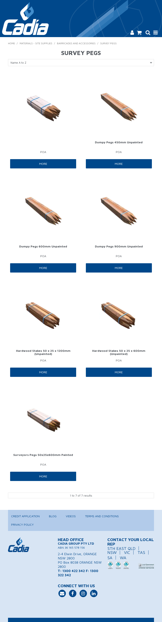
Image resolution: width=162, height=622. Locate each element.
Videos (71, 516)
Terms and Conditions (102, 516)
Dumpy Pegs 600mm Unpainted (43, 246)
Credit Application (25, 516)
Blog (53, 516)
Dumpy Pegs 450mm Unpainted (119, 142)
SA (109, 557)
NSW (112, 552)
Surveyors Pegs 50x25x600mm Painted (43, 455)
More (43, 163)
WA (123, 557)
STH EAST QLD (121, 548)
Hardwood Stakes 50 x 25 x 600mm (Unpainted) (118, 352)
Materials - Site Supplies (36, 43)
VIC (127, 552)
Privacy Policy (22, 524)
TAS (141, 552)
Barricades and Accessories (76, 43)
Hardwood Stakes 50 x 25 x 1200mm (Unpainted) (43, 352)
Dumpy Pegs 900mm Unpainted (119, 246)
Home (11, 43)
